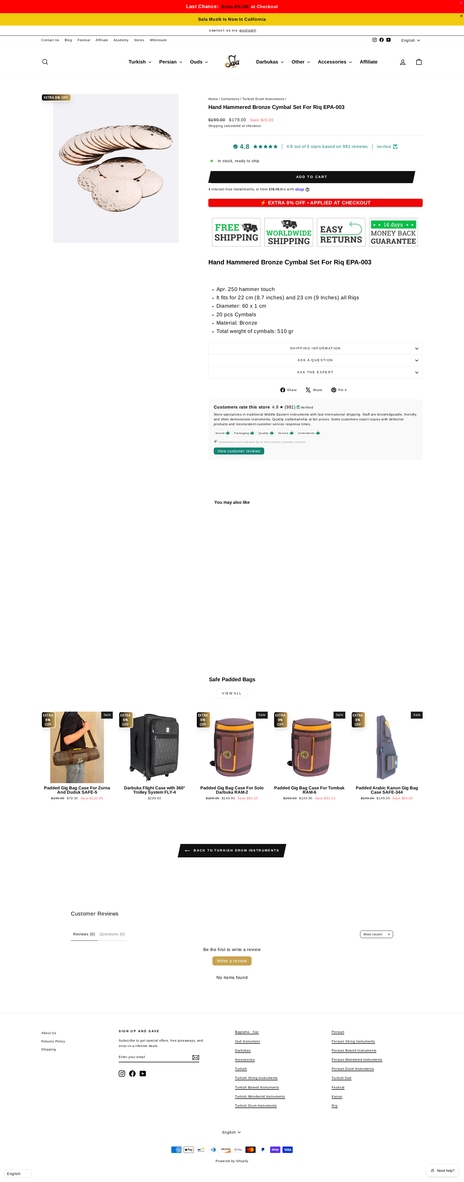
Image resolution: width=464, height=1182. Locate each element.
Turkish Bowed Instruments (257, 1087)
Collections (230, 99)
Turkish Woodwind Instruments (260, 1096)
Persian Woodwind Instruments (357, 1060)
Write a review (232, 961)
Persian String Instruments (353, 1041)
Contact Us (50, 40)
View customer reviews (239, 451)
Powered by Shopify (232, 1161)
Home (213, 99)
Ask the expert (315, 372)
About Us (48, 1033)
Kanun (337, 1096)
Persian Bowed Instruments (354, 1050)
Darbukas (268, 62)
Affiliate (102, 40)
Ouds (197, 62)
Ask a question (315, 360)
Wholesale (158, 40)
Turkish (138, 62)
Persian (168, 62)
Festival (84, 40)
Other (299, 62)
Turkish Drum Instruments (263, 99)
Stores (139, 40)
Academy (121, 40)
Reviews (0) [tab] (84, 934)
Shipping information (315, 348)
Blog (68, 40)
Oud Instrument (247, 1041)
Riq (334, 1106)
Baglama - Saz (247, 1032)
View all (232, 693)
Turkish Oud (341, 1078)
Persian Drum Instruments (353, 1069)
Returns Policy (53, 1041)
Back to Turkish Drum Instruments (235, 851)
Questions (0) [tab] (112, 934)
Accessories (333, 62)
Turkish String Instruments (256, 1078)
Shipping (215, 126)
